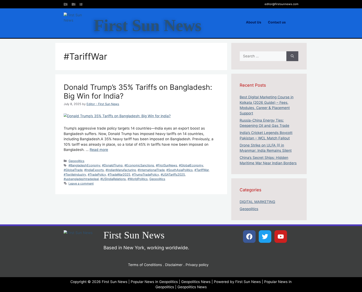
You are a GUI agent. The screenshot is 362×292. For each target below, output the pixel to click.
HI (81, 4)
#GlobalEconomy (191, 165)
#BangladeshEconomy (84, 165)
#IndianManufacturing (121, 170)
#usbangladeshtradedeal (81, 179)
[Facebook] (249, 236)
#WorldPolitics (138, 179)
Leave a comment (81, 183)
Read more (99, 150)
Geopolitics (76, 161)
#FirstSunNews (166, 165)
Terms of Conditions (145, 265)
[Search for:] (263, 56)
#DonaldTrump (112, 165)
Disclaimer (173, 265)
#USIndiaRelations (113, 179)
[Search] (292, 56)
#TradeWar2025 (119, 174)
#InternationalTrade (151, 170)
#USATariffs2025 (173, 174)
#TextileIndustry (75, 174)
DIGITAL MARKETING (257, 202)
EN (65, 4)
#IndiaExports (94, 170)
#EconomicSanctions (139, 165)
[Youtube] (280, 236)
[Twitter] (265, 236)
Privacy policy (197, 265)
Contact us (277, 22)
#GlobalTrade (73, 170)
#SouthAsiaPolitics (179, 170)
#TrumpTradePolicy (145, 174)
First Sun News (148, 25)
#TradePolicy (97, 174)
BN (73, 4)
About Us (253, 22)
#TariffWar (201, 170)
